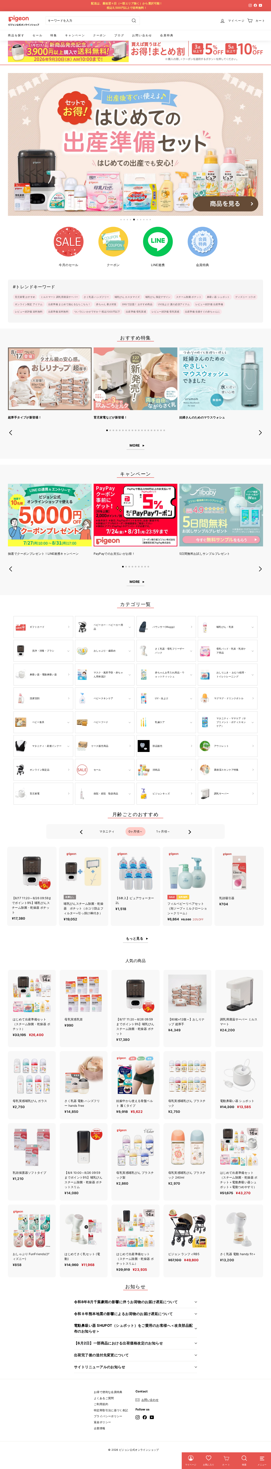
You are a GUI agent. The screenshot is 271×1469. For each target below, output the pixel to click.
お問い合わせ (142, 35)
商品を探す (16, 35)
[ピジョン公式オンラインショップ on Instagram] (138, 1417)
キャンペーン (75, 35)
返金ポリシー (102, 1422)
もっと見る (134, 938)
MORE (135, 445)
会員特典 (166, 35)
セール (37, 35)
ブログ (119, 35)
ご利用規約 (101, 1404)
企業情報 (99, 1428)
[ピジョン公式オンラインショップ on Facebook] (145, 1417)
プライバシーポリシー (108, 1416)
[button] (107, 430)
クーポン (99, 35)
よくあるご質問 (104, 1398)
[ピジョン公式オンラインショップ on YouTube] (152, 1417)
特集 (53, 35)
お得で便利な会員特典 (108, 1392)
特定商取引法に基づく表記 (111, 1410)
